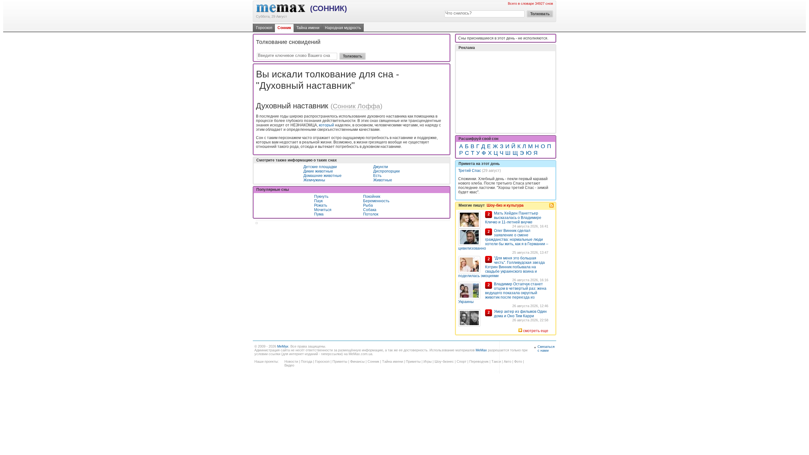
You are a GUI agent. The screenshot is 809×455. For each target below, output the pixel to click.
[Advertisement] (505, 91)
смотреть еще (535, 331)
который (326, 125)
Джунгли (380, 167)
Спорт (461, 361)
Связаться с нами (546, 348)
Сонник (284, 28)
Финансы (357, 361)
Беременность (376, 201)
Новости (291, 361)
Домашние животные (322, 175)
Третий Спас (469, 170)
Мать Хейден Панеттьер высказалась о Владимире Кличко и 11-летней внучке (513, 217)
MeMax (283, 346)
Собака (369, 210)
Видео (289, 365)
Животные (382, 180)
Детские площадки (320, 167)
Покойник (371, 196)
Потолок (370, 214)
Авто (507, 361)
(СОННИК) (328, 8)
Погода (306, 361)
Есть (377, 175)
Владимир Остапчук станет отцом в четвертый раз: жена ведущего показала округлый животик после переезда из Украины (502, 293)
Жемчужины (314, 180)
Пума (319, 214)
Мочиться (323, 210)
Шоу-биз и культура (505, 205)
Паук (318, 201)
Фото (518, 361)
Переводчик (479, 361)
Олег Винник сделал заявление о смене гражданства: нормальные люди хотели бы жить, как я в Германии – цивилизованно (503, 239)
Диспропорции (386, 171)
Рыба (368, 205)
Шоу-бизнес (444, 361)
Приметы (339, 361)
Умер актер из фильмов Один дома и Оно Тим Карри (520, 313)
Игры (427, 361)
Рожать (320, 205)
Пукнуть (321, 196)
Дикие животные (318, 171)
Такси (496, 361)
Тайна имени (307, 28)
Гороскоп (264, 28)
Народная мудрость (343, 28)
